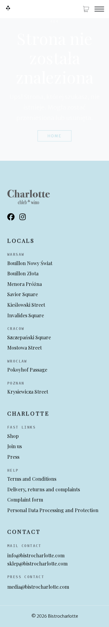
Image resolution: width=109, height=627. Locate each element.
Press (13, 457)
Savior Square (22, 294)
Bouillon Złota (22, 273)
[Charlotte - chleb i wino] (8, 8)
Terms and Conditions (31, 479)
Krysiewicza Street (27, 391)
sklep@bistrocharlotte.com (37, 563)
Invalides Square (25, 315)
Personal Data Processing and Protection (52, 510)
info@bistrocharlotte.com (35, 555)
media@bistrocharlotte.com (38, 587)
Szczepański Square (29, 337)
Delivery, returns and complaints (43, 489)
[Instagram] (22, 217)
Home (55, 136)
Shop (13, 436)
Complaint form (25, 499)
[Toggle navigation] (99, 9)
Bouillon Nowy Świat (29, 263)
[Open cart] (86, 9)
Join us (14, 446)
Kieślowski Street (26, 305)
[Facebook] (11, 217)
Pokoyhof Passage (27, 369)
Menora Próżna (24, 284)
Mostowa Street (24, 347)
